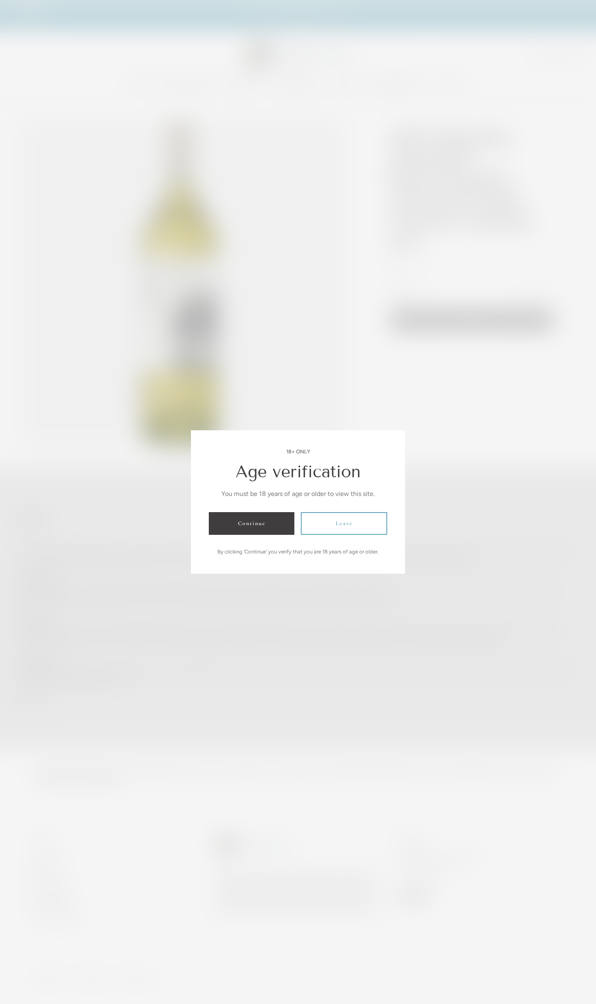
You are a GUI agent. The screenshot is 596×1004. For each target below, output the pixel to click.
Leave (344, 523)
